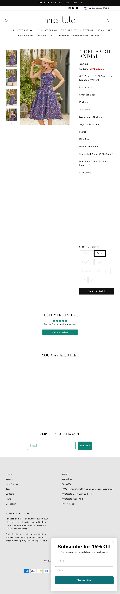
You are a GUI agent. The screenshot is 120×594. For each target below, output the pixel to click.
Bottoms (89, 30)
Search (65, 474)
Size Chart (85, 172)
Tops (77, 30)
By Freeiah (11, 503)
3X (83, 279)
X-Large (86, 271)
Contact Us (67, 479)
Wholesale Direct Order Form (80, 35)
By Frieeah (25, 35)
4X (92, 279)
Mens (100, 30)
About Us (66, 484)
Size (88, 247)
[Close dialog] (113, 542)
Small (100, 253)
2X (106, 271)
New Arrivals (26, 30)
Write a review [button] (60, 332)
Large (100, 262)
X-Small (86, 253)
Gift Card (41, 35)
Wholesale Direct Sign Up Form (77, 494)
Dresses (66, 30)
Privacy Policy (68, 503)
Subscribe (84, 445)
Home (11, 30)
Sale (109, 30)
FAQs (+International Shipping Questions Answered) (87, 489)
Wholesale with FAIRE (72, 498)
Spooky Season (48, 30)
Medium (86, 262)
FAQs (54, 35)
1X (98, 271)
